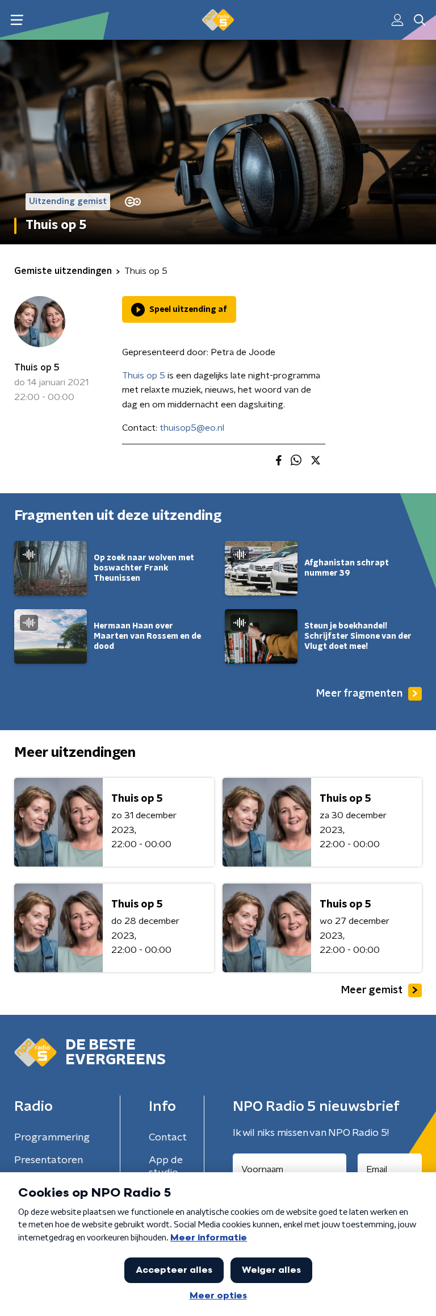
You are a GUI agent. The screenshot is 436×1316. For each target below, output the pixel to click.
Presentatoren (48, 1160)
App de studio (166, 1166)
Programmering (52, 1137)
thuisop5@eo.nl (192, 427)
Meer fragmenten (359, 694)
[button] (17, 20)
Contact (168, 1137)
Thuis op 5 (37, 367)
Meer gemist (372, 990)
